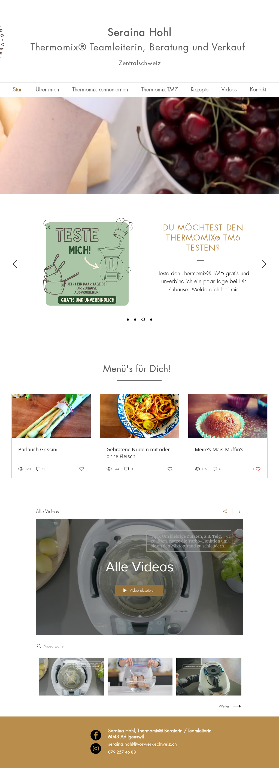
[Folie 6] (150, 319)
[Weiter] (264, 264)
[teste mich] (142, 319)
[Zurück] (15, 264)
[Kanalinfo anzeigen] (237, 511)
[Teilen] (224, 511)
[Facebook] (95, 735)
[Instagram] (95, 748)
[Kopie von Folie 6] (128, 319)
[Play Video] (71, 676)
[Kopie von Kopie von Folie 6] (135, 319)
